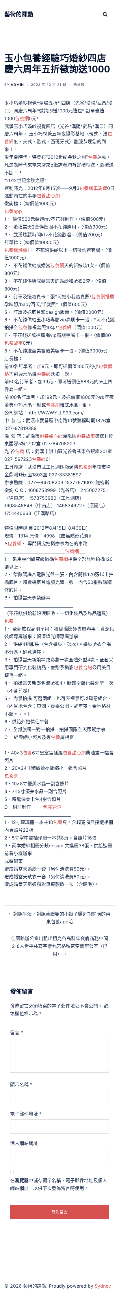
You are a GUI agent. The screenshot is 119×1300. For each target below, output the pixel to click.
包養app (13, 211)
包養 (92, 157)
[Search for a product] (105, 14)
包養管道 (52, 807)
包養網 (22, 118)
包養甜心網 (48, 196)
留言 (16, 1032)
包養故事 (13, 343)
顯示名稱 (21, 1084)
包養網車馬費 (93, 188)
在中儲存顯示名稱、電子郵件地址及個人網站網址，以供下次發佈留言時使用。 (58, 1184)
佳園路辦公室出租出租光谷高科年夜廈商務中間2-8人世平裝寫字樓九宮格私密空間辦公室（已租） (59, 946)
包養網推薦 (102, 296)
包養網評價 (15, 250)
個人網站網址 (24, 1143)
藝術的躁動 (18, 14)
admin (17, 84)
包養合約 (83, 667)
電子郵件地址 (26, 1114)
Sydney (103, 1286)
